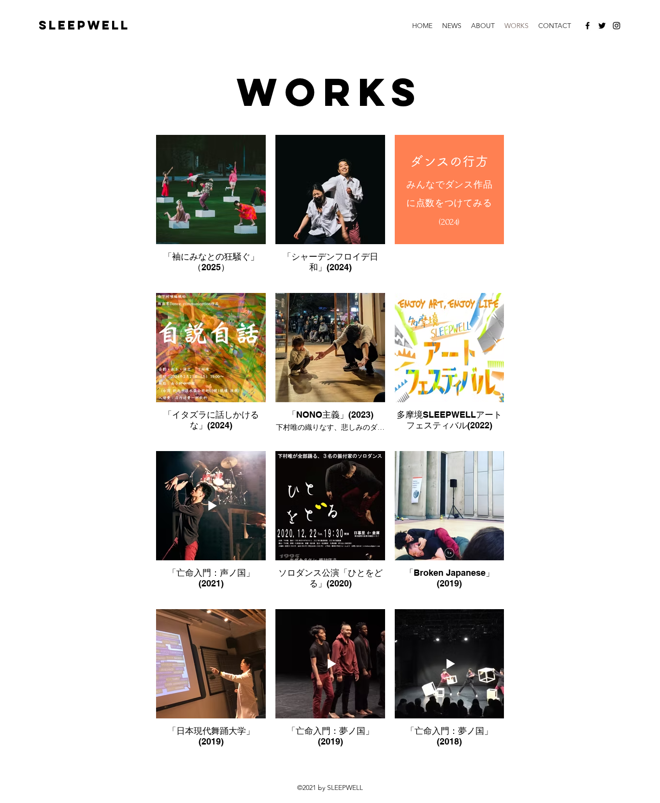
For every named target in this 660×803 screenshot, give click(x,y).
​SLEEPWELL (84, 25)
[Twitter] (602, 25)
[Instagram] (616, 25)
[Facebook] (587, 25)
